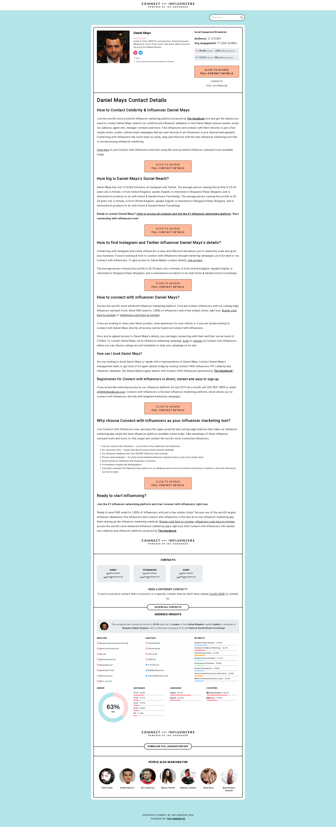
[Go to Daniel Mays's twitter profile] (197, 57)
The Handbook (176, 819)
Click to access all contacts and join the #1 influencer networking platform (183, 213)
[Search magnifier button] (241, 17)
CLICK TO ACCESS (216, 71)
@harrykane (104, 676)
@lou (101, 654)
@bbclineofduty (106, 659)
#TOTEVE (152, 665)
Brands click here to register (176, 521)
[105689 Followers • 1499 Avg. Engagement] (135, 53)
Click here (103, 149)
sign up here (195, 260)
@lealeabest (104, 665)
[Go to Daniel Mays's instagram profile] (197, 50)
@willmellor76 (105, 670)
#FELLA (151, 654)
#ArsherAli (153, 649)
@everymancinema (107, 649)
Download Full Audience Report (168, 746)
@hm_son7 (104, 681)
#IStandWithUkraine (157, 676)
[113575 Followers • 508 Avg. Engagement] (140, 53)
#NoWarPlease (154, 670)
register (198, 340)
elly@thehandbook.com (111, 391)
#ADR (150, 659)
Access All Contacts (168, 607)
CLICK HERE (217, 593)
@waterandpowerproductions (112, 643)
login (186, 340)
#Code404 (152, 643)
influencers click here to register (140, 315)
